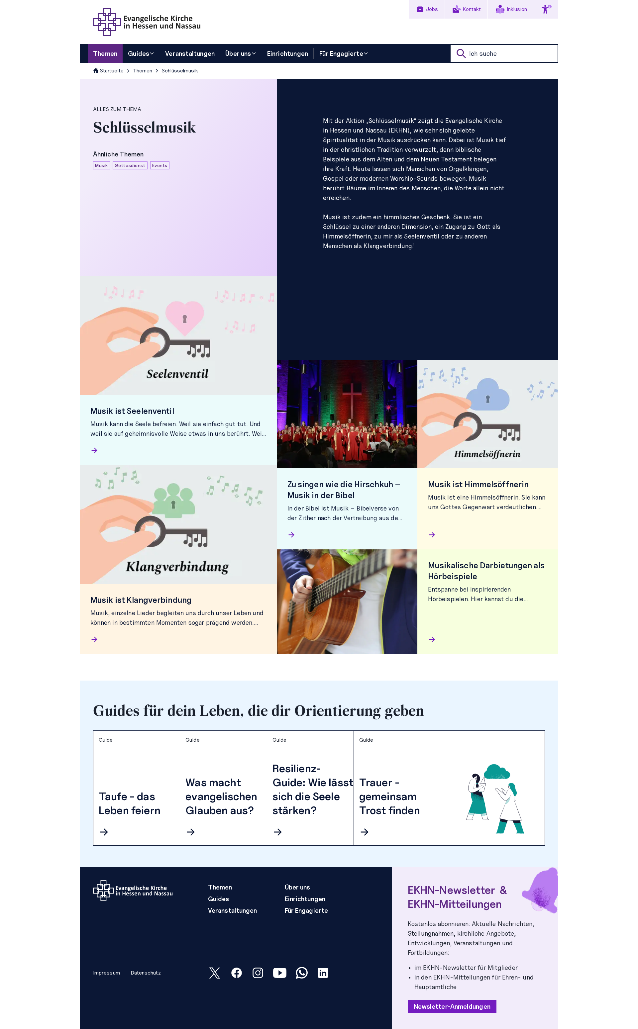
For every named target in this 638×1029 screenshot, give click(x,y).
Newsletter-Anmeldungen (452, 1006)
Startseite (112, 70)
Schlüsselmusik (179, 70)
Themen (142, 70)
